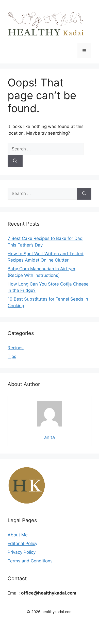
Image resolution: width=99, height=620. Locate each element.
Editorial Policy (22, 543)
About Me (18, 534)
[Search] (15, 161)
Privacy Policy (22, 552)
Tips (12, 356)
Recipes (16, 347)
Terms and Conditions (30, 560)
